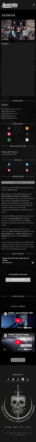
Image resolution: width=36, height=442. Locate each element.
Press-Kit (18, 182)
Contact (28, 427)
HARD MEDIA (21, 435)
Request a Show (18, 280)
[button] (34, 5)
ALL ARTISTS (18, 360)
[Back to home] (10, 5)
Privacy (22, 427)
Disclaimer (8, 427)
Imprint (15, 427)
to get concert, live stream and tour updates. (15, 259)
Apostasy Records (15, 218)
